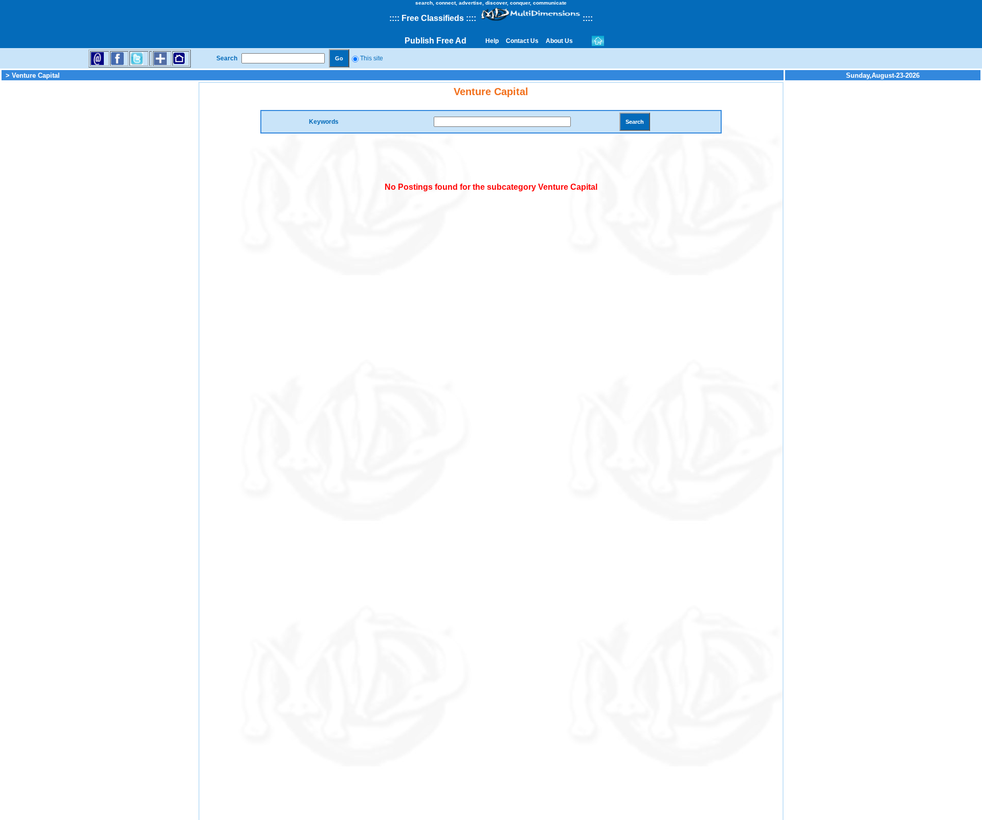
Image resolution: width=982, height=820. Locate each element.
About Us (559, 41)
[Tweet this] (136, 58)
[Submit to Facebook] (117, 58)
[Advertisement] (99, 235)
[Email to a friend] (97, 58)
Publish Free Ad (435, 40)
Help (492, 41)
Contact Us (522, 41)
